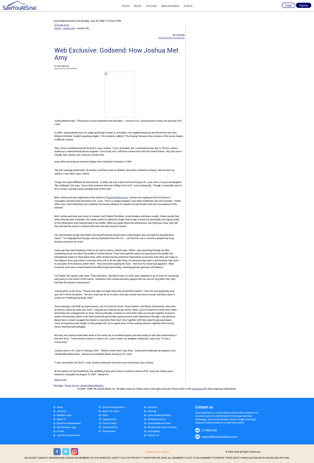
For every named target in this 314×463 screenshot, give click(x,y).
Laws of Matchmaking (159, 415)
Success (151, 6)
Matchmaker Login (66, 427)
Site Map (58, 385)
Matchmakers (170, 6)
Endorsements (109, 427)
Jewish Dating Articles (68, 435)
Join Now (61, 411)
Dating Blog (154, 431)
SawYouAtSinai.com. (118, 197)
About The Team (110, 411)
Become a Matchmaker (69, 423)
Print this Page (178, 38)
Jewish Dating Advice (113, 407)
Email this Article (165, 38)
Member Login (64, 415)
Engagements (109, 419)
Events (188, 6)
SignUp (303, 5)
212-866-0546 (209, 430)
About (138, 6)
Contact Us (153, 435)
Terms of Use (72, 385)
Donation (152, 407)
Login (288, 5)
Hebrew (165, 451)
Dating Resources (157, 419)
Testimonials (109, 431)
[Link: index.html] (19, 5)
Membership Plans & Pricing (162, 427)
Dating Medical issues (159, 423)
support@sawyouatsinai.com (219, 436)
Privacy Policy (109, 423)
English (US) (151, 451)
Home (125, 6)
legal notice (198, 388)
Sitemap (152, 411)
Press (105, 415)
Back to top (60, 379)
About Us (61, 419)
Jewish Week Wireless (91, 385)
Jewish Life (69, 28)
